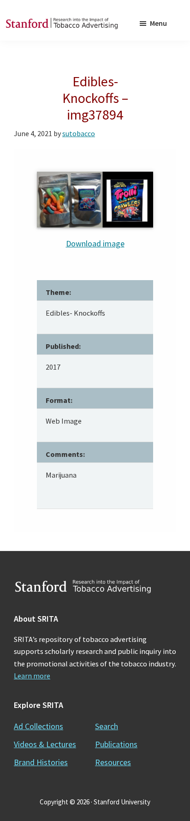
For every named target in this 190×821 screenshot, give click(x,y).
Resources (113, 762)
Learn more (32, 675)
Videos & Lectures (45, 744)
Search (106, 726)
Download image (95, 243)
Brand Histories (41, 762)
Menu (158, 23)
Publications (116, 744)
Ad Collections (38, 726)
